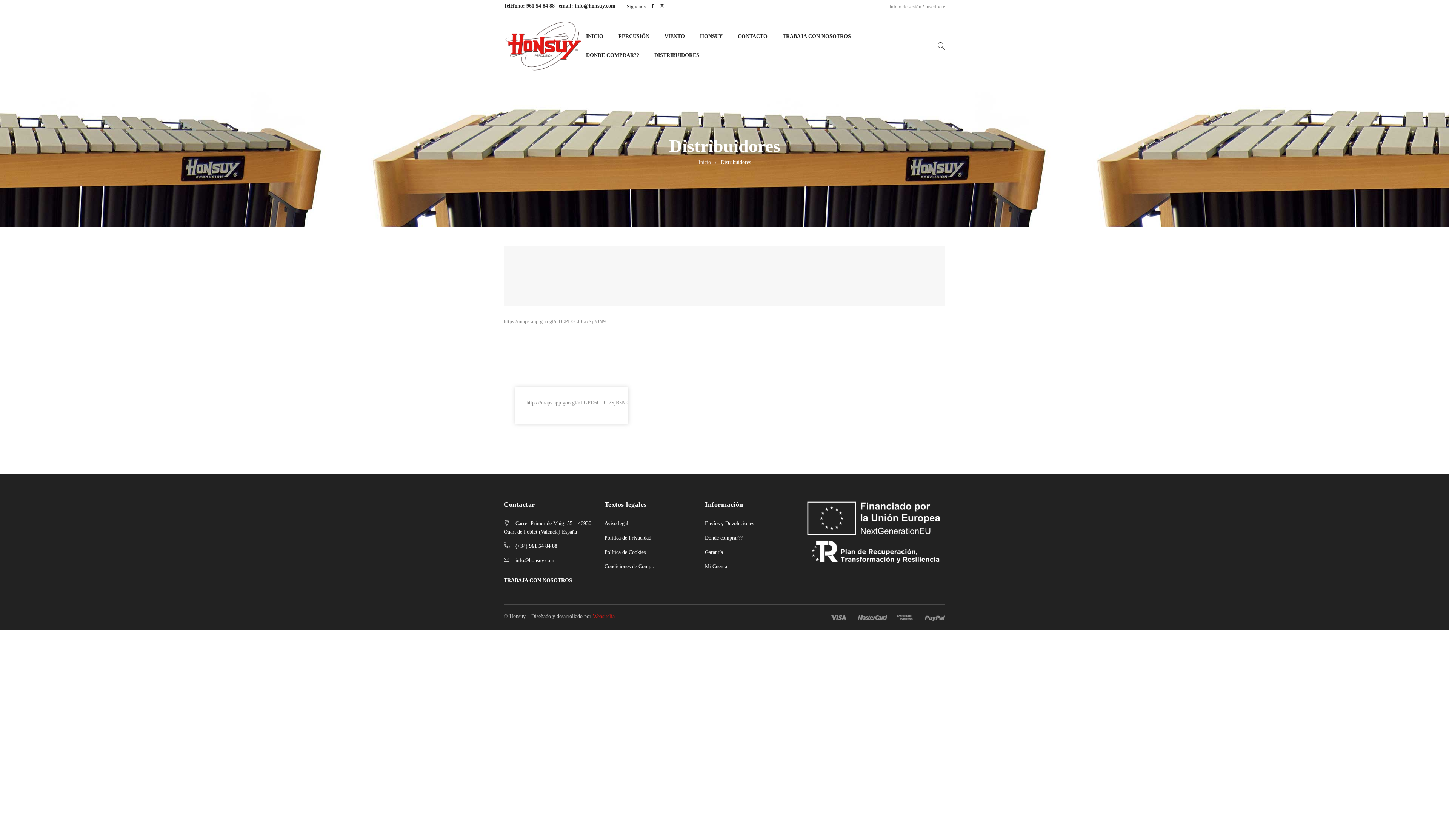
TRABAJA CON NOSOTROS (538, 580)
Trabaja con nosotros (817, 36)
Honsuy (711, 36)
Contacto (753, 36)
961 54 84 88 (540, 6)
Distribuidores (676, 55)
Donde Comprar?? (612, 55)
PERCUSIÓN (633, 36)
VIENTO (675, 36)
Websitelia (604, 616)
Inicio (594, 36)
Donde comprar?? (724, 538)
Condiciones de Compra (630, 566)
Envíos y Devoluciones (729, 523)
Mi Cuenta (716, 566)
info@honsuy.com (595, 6)
